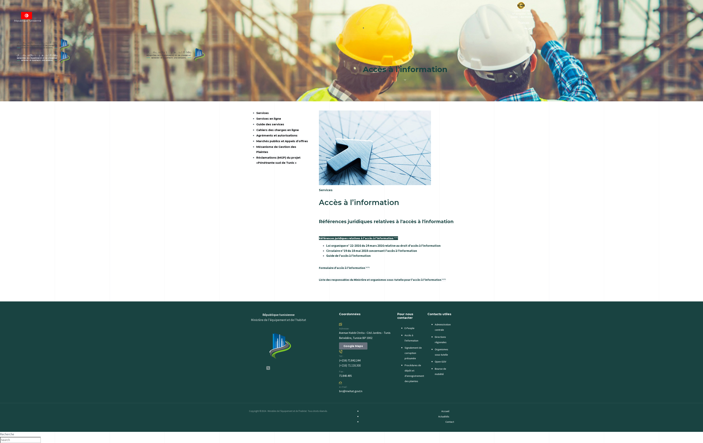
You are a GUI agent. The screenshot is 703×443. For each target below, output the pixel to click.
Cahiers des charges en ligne (277, 130)
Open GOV (440, 361)
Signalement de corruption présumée (413, 353)
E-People (409, 328)
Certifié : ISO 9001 (522, 10)
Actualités (443, 416)
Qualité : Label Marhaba (522, 16)
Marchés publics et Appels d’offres (282, 141)
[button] (358, 238)
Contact (449, 421)
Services (262, 113)
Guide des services (270, 124)
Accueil (445, 411)
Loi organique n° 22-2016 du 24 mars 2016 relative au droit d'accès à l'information (383, 246)
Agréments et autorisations (276, 135)
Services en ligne (268, 118)
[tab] (386, 237)
